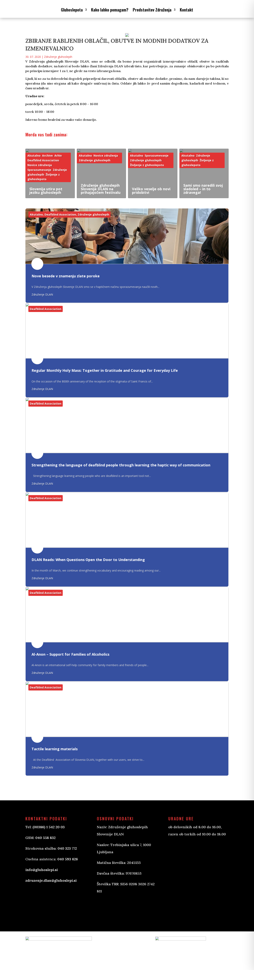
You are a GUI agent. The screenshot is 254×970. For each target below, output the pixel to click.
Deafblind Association (43, 160)
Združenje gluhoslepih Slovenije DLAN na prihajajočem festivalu (100, 189)
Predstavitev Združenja (152, 10)
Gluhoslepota (72, 10)
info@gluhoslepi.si (41, 869)
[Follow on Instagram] (120, 907)
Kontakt (186, 10)
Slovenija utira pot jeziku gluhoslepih (45, 190)
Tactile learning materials (55, 749)
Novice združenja (39, 165)
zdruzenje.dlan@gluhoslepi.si (51, 880)
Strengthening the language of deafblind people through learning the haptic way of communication (121, 465)
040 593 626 (67, 859)
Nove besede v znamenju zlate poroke (66, 276)
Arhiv (58, 155)
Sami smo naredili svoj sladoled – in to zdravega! (203, 189)
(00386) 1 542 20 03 (49, 827)
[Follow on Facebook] (104, 907)
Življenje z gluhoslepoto (147, 165)
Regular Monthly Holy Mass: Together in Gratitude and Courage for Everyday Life (105, 370)
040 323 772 (67, 848)
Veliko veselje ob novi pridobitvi (151, 190)
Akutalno (33, 155)
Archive (47, 155)
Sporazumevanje (39, 170)
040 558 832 (45, 837)
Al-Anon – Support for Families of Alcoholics (70, 654)
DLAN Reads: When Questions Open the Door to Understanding (88, 559)
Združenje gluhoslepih (58, 57)
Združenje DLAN (42, 294)
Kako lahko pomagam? (109, 10)
